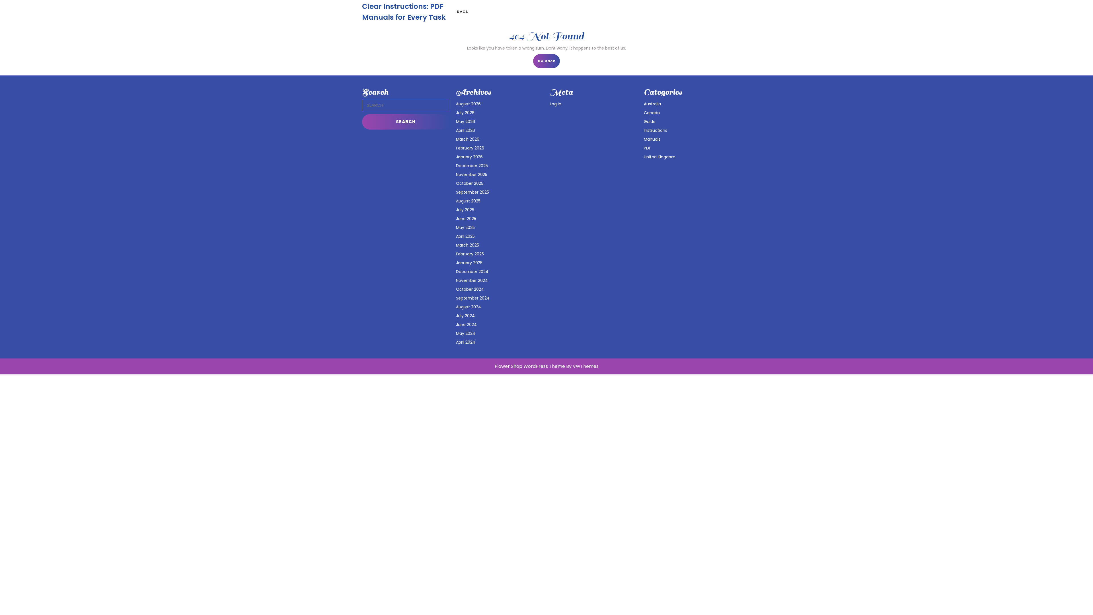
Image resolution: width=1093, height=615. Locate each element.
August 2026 (468, 104)
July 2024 (465, 316)
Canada (652, 113)
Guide (650, 121)
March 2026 (467, 139)
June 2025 (466, 219)
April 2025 (465, 236)
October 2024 (470, 289)
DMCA (462, 11)
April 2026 (465, 130)
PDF (647, 148)
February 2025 (470, 254)
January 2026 (469, 157)
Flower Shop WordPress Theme (530, 366)
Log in (555, 104)
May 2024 (465, 333)
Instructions (655, 130)
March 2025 (467, 245)
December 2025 (472, 166)
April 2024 (465, 342)
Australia (652, 104)
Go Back (549, 63)
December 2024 (472, 271)
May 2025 (465, 227)
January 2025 (469, 263)
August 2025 (468, 201)
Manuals (652, 139)
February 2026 (470, 148)
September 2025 (472, 192)
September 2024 (473, 298)
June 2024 (466, 324)
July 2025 (465, 210)
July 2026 (465, 113)
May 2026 (465, 121)
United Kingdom (659, 157)
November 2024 (472, 280)
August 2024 (468, 307)
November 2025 (471, 174)
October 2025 (469, 183)
